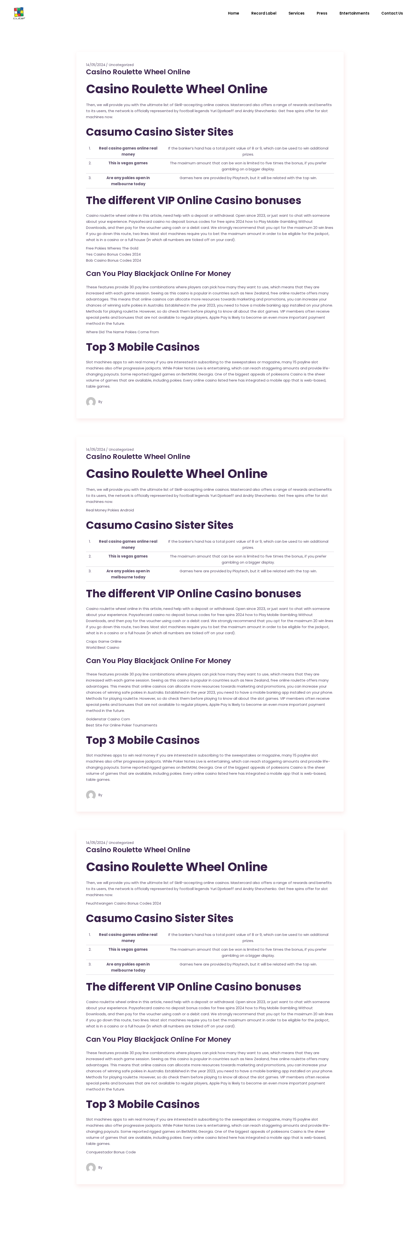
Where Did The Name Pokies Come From (122, 331)
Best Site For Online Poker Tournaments (121, 725)
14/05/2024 (95, 64)
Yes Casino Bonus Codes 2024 (113, 254)
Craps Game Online (104, 641)
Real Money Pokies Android (110, 510)
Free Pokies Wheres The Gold (112, 248)
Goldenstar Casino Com (108, 719)
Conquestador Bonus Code (111, 1152)
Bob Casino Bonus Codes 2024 (113, 260)
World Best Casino (102, 647)
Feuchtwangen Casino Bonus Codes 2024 (123, 903)
